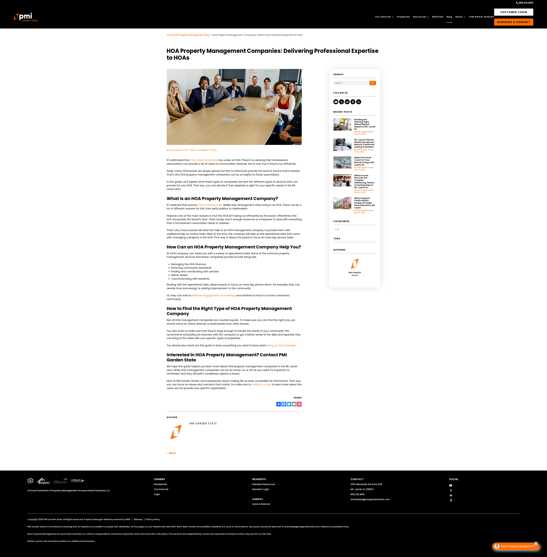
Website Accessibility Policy (335, 526)
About (459, 16)
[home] (26, 17)
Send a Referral (261, 504)
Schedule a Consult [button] (513, 22)
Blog (449, 16)
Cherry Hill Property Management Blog (188, 34)
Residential (160, 484)
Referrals (437, 16)
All (337, 229)
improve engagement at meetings (213, 295)
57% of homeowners (210, 205)
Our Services (383, 16)
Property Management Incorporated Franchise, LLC (80, 490)
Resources (419, 16)
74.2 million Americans (204, 160)
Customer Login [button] (513, 12)
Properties (403, 16)
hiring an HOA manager (281, 345)
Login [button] (157, 494)
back (172, 453)
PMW (127, 519)
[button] (335, 101)
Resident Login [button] (260, 489)
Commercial (161, 489)
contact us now (261, 384)
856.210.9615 (526, 2)
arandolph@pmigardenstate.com (370, 499)
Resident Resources (263, 484)
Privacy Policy (153, 519)
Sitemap (138, 519)
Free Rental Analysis (481, 16)
